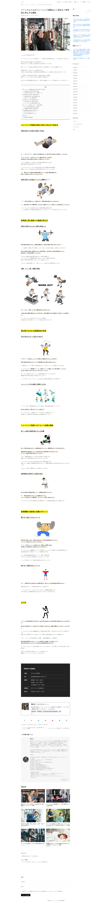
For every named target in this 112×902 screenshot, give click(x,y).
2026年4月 (75, 78)
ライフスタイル (33, 15)
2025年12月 (75, 89)
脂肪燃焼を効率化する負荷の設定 (31, 108)
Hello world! (75, 58)
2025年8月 (75, 99)
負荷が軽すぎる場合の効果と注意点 (32, 91)
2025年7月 (75, 102)
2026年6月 (75, 72)
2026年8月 (75, 67)
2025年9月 (75, 97)
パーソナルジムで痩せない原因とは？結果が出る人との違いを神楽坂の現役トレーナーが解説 (81, 50)
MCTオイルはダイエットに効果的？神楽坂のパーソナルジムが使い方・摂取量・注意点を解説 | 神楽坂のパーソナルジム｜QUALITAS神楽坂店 (81, 53)
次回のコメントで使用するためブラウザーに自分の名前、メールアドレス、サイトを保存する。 (42, 891)
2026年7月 (75, 70)
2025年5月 (75, 108)
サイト (22, 886)
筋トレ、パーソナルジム (43, 724)
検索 (74, 9)
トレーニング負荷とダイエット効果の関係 (33, 105)
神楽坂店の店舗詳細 (28, 117)
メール (23, 881)
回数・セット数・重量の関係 (30, 97)
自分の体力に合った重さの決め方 (31, 101)
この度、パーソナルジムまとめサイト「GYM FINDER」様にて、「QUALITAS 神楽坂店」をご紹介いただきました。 (81, 36)
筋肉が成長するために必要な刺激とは (32, 96)
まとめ (25, 115)
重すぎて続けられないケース (30, 112)
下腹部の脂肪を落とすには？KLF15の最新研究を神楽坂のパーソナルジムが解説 (81, 40)
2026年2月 (75, 83)
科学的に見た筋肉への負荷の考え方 (31, 94)
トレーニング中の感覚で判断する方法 (32, 103)
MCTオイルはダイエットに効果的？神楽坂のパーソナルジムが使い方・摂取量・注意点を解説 (81, 25)
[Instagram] (31, 713)
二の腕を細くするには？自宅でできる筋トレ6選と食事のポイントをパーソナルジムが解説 (81, 31)
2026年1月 (75, 86)
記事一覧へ (65, 779)
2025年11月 (75, 91)
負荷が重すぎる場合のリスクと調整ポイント (34, 92)
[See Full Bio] (55, 709)
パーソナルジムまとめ (77, 124)
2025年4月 (75, 110)
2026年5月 (75, 75)
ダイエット (29, 15)
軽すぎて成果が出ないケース (30, 113)
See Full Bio (51, 709)
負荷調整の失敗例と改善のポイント (31, 110)
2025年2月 (75, 113)
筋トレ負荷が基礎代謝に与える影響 (32, 106)
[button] (24, 720)
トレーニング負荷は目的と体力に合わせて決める (34, 89)
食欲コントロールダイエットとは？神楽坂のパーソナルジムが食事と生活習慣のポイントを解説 (81, 20)
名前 (22, 877)
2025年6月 (75, 105)
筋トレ (37, 15)
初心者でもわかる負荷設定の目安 (31, 99)
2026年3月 (75, 81)
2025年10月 (75, 94)
